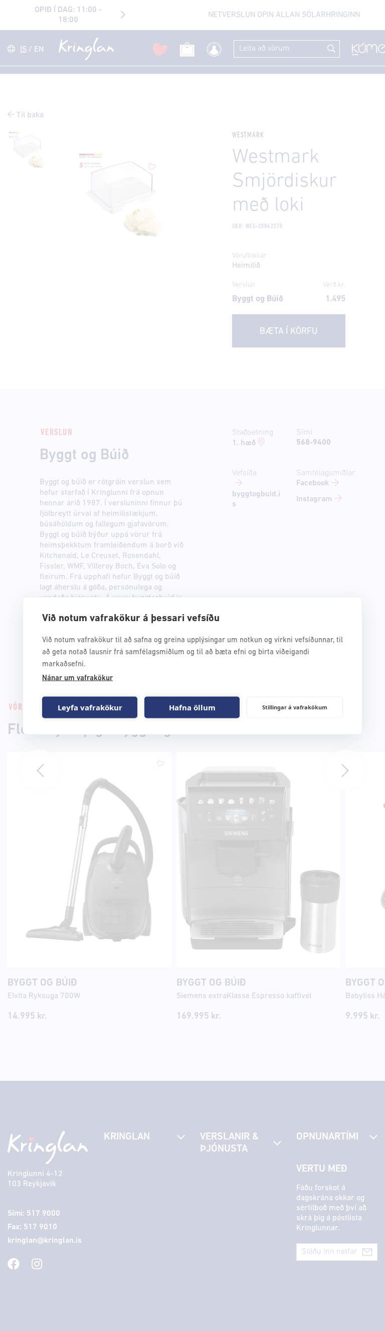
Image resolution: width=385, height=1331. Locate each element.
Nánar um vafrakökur (77, 678)
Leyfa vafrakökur (90, 707)
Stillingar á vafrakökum (294, 707)
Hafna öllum (192, 707)
